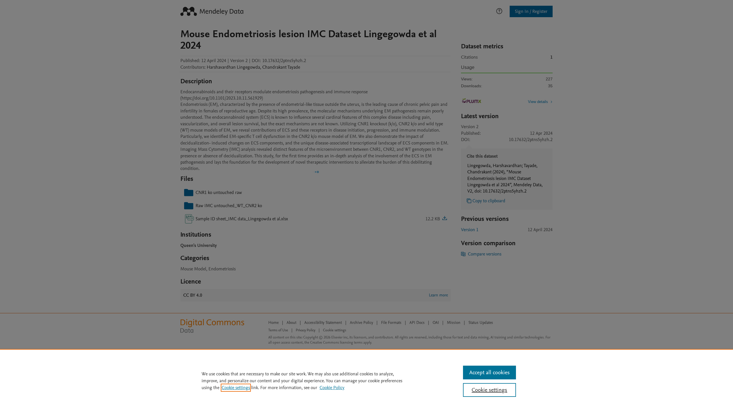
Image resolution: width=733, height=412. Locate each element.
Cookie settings (236, 388)
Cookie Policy (332, 388)
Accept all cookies (489, 372)
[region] (366, 380)
